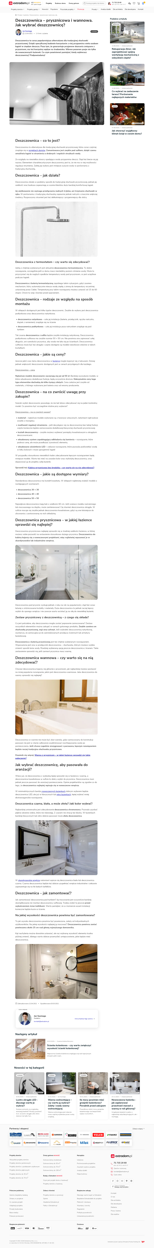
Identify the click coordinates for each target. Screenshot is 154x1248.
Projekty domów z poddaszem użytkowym (24, 1167)
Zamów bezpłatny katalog (18, 1195)
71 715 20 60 (116, 2)
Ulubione (80, 1160)
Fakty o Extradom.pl (50, 1206)
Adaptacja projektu (16, 1206)
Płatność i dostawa (84, 1202)
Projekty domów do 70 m (18, 1178)
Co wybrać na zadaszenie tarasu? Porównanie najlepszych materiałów (125, 94)
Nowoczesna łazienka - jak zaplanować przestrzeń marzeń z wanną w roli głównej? (124, 1104)
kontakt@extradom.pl (41, 1021)
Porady (20, 15)
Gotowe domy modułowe (52, 1160)
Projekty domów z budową (52, 1184)
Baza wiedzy (13, 1213)
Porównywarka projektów (86, 1163)
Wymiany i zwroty (83, 1206)
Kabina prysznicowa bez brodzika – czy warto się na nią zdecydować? (61, 467)
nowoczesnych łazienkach (53, 791)
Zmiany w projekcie (16, 1199)
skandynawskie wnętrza (29, 880)
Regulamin (80, 1209)
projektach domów (37, 150)
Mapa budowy (82, 1174)
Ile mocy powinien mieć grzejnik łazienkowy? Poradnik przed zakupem (93, 1102)
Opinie (45, 1199)
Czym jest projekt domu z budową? (55, 1180)
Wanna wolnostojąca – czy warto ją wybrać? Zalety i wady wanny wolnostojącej (60, 1104)
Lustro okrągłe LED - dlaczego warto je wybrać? (27, 1102)
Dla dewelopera (130, 9)
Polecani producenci (16, 1216)
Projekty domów (15, 1155)
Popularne (54, 9)
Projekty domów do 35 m (18, 1174)
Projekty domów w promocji (53, 1195)
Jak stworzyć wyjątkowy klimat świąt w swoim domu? (127, 132)
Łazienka (26, 15)
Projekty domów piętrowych (19, 1170)
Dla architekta (118, 9)
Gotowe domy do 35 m (51, 1163)
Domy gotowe (74, 3)
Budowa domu (60, 3)
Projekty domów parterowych (20, 1163)
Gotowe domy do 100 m (52, 1170)
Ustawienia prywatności (85, 1216)
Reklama (114, 1207)
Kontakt (140, 9)
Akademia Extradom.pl (51, 1202)
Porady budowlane (16, 1209)
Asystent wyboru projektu (86, 1167)
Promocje (80, 9)
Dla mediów (115, 1214)
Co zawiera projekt (16, 1202)
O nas (113, 1197)
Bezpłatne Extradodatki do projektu (89, 1199)
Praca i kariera (116, 1211)
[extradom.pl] (19, 3)
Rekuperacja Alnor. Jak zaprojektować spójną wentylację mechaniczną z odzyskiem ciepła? (125, 53)
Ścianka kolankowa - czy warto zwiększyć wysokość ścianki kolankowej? (69, 1047)
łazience (56, 361)
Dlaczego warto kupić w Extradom (89, 1195)
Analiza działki (106, 9)
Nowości (45, 9)
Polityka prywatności (84, 1213)
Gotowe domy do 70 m (51, 1167)
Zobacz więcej (138, 1129)
